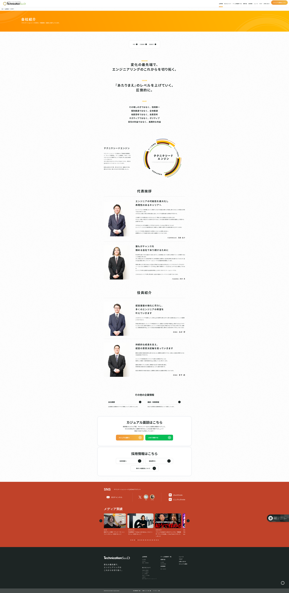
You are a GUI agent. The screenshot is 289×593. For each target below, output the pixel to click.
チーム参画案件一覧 (237, 3)
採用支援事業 (163, 564)
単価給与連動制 (145, 570)
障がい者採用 (163, 569)
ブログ (260, 3)
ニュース (256, 3)
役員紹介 (151, 44)
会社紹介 (144, 561)
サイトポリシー (155, 590)
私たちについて (227, 3)
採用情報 (250, 3)
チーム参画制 (145, 573)
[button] (100, 520)
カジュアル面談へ (124, 438)
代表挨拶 (142, 44)
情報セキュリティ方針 (146, 590)
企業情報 (221, 3)
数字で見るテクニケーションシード (149, 578)
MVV (134, 44)
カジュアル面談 (183, 564)
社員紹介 (144, 577)
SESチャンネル (116, 497)
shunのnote (177, 495)
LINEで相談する (153, 438)
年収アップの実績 (145, 575)
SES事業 (162, 562)
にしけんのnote (179, 499)
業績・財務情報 (145, 562)
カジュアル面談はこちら (279, 2)
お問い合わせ (267, 3)
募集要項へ (152, 461)
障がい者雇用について (143, 468)
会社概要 (144, 559)
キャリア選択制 (145, 572)
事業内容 (245, 3)
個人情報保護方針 (136, 590)
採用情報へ (123, 461)
